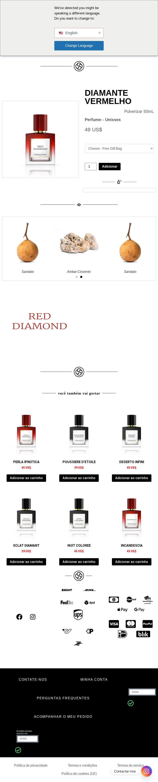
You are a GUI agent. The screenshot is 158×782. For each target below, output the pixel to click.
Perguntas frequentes (63, 698)
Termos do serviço (130, 765)
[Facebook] (19, 617)
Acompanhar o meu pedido (63, 716)
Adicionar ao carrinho (26, 478)
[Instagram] (33, 617)
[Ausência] (130, 703)
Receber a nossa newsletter (24, 732)
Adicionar (109, 166)
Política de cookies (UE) (79, 773)
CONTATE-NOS (33, 679)
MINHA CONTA (94, 679)
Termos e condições (82, 765)
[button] (77, 277)
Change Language (79, 46)
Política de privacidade (31, 765)
